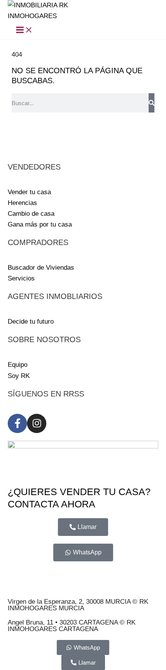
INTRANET (52, 585)
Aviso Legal (24, 574)
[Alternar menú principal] (24, 30)
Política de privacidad (78, 574)
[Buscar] (151, 103)
